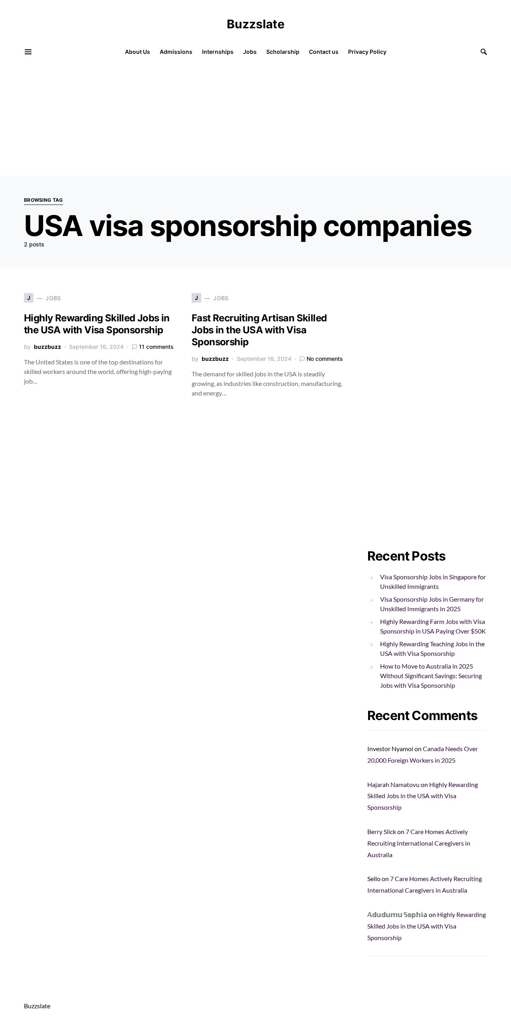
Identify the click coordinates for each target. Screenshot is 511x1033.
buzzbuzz (47, 346)
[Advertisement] (239, 119)
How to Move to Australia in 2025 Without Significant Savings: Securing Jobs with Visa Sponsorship (431, 675)
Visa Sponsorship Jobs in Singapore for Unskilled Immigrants (433, 581)
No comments (325, 358)
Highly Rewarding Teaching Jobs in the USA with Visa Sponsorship (432, 648)
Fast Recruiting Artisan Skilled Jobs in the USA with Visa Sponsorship (259, 330)
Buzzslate (256, 24)
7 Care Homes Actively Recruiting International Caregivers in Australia (418, 843)
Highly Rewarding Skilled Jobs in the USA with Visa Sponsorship (97, 324)
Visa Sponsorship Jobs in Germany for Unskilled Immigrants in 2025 (432, 603)
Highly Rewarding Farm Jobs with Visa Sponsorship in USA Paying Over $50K (433, 626)
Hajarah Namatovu (393, 784)
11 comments (156, 346)
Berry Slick (381, 831)
